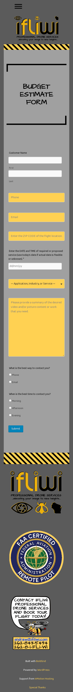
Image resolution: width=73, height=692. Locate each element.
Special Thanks (37, 687)
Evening (16, 415)
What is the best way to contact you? (29, 368)
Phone (15, 375)
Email (14, 382)
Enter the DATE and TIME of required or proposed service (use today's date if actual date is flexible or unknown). (35, 255)
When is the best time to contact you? (30, 394)
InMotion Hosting (44, 679)
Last (11, 181)
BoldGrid (41, 661)
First (11, 168)
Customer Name (18, 153)
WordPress (43, 670)
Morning (16, 401)
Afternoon (17, 408)
